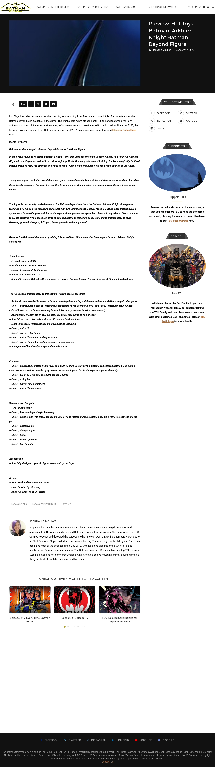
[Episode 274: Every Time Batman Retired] (30, 599)
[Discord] (208, 7)
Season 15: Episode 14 (75, 618)
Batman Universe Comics (52, 7)
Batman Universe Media (92, 7)
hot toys (66, 504)
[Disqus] (74, 676)
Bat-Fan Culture (126, 7)
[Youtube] (204, 7)
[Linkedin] (200, 7)
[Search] (213, 7)
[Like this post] (24, 104)
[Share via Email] (53, 104)
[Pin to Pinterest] (46, 104)
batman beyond (19, 504)
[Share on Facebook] (31, 104)
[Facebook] (189, 7)
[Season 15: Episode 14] (75, 599)
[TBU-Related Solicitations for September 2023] (119, 599)
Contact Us (107, 761)
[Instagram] (196, 7)
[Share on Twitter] (38, 104)
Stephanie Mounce (161, 50)
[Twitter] (192, 7)
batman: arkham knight (44, 504)
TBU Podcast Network (160, 7)
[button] (14, 606)
